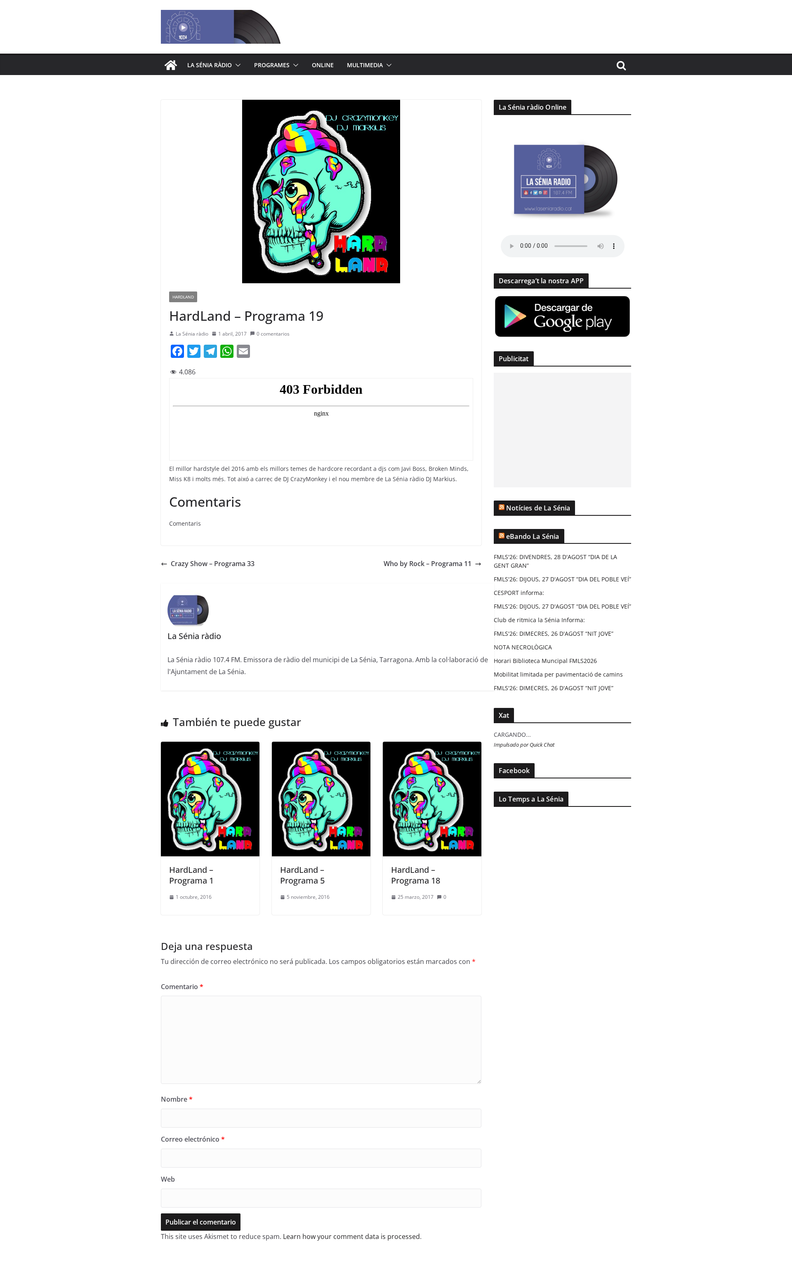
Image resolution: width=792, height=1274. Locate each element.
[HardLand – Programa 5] (321, 747)
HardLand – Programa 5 (302, 875)
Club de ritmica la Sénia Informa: (539, 620)
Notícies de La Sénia (538, 507)
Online (323, 65)
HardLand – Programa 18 (415, 875)
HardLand (183, 297)
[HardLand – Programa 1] (210, 747)
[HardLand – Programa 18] (432, 747)
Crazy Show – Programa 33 (213, 563)
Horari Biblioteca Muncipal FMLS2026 (545, 661)
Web (168, 1179)
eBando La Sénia (532, 536)
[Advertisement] (562, 430)
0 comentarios (273, 333)
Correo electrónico (193, 1139)
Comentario (182, 986)
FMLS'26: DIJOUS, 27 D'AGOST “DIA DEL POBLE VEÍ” (562, 579)
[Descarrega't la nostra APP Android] (562, 300)
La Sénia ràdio (209, 65)
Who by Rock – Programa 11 (427, 563)
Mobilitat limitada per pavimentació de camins (558, 674)
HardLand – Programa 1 (191, 875)
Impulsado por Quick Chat (524, 744)
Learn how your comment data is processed (351, 1236)
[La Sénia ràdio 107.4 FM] (171, 65)
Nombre (177, 1099)
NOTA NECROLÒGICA (523, 647)
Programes (272, 65)
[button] (236, 65)
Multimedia (365, 65)
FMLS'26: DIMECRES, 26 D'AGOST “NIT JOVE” (553, 633)
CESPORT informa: (519, 593)
